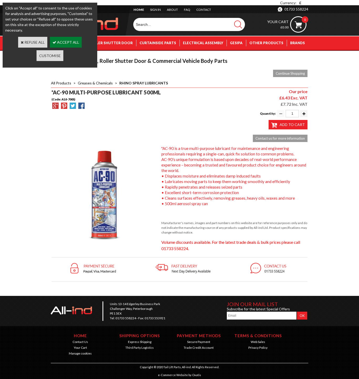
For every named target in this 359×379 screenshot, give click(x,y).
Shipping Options (139, 335)
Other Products (266, 43)
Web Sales (258, 342)
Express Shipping (139, 342)
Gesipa (236, 43)
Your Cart (80, 348)
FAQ (187, 10)
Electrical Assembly (203, 43)
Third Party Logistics (139, 348)
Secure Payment (198, 342)
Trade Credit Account (199, 348)
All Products (61, 83)
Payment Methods (199, 335)
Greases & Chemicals (95, 83)
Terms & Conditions (258, 335)
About (172, 10)
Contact (203, 10)
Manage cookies (80, 353)
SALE (300, 56)
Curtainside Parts (158, 43)
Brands (297, 43)
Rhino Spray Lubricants (143, 83)
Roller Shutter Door (111, 43)
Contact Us (80, 342)
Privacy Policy (258, 348)
